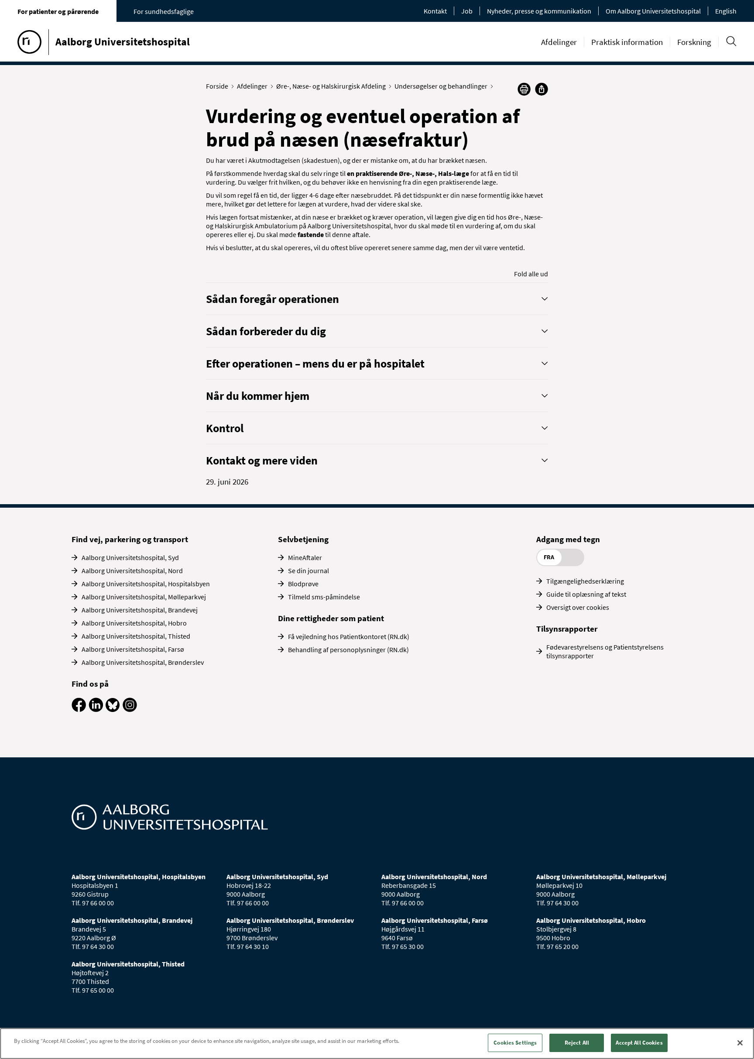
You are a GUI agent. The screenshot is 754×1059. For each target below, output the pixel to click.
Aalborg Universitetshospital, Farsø (133, 649)
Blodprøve (303, 583)
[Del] (541, 89)
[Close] (740, 1042)
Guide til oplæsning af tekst (586, 594)
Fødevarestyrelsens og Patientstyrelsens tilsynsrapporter (605, 651)
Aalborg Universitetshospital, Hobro (134, 623)
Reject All (577, 1042)
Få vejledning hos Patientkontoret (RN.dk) (348, 636)
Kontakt (435, 11)
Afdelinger (559, 42)
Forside (217, 86)
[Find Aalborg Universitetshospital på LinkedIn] (96, 709)
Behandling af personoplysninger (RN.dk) (348, 649)
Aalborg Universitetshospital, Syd (130, 557)
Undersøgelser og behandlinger (440, 86)
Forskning (694, 42)
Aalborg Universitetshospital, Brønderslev (143, 662)
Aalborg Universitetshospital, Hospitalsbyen (146, 583)
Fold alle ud (531, 273)
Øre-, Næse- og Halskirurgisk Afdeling (331, 86)
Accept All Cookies (639, 1042)
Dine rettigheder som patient (331, 618)
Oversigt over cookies (577, 607)
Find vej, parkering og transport (130, 539)
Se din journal (308, 570)
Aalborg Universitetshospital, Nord (132, 570)
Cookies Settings (515, 1042)
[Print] (524, 93)
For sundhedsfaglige (164, 11)
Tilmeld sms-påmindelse (324, 596)
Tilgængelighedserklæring (585, 581)
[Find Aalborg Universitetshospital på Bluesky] (113, 709)
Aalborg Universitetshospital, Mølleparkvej (144, 596)
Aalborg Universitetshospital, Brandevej (140, 609)
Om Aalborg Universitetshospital (653, 11)
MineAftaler (305, 557)
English (726, 11)
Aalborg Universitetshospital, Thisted (136, 636)
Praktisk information (627, 42)
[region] (377, 1043)
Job (467, 11)
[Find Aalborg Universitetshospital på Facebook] (79, 709)
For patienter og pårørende (58, 11)
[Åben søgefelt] (731, 41)
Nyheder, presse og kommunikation (539, 11)
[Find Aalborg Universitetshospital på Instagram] (130, 709)
